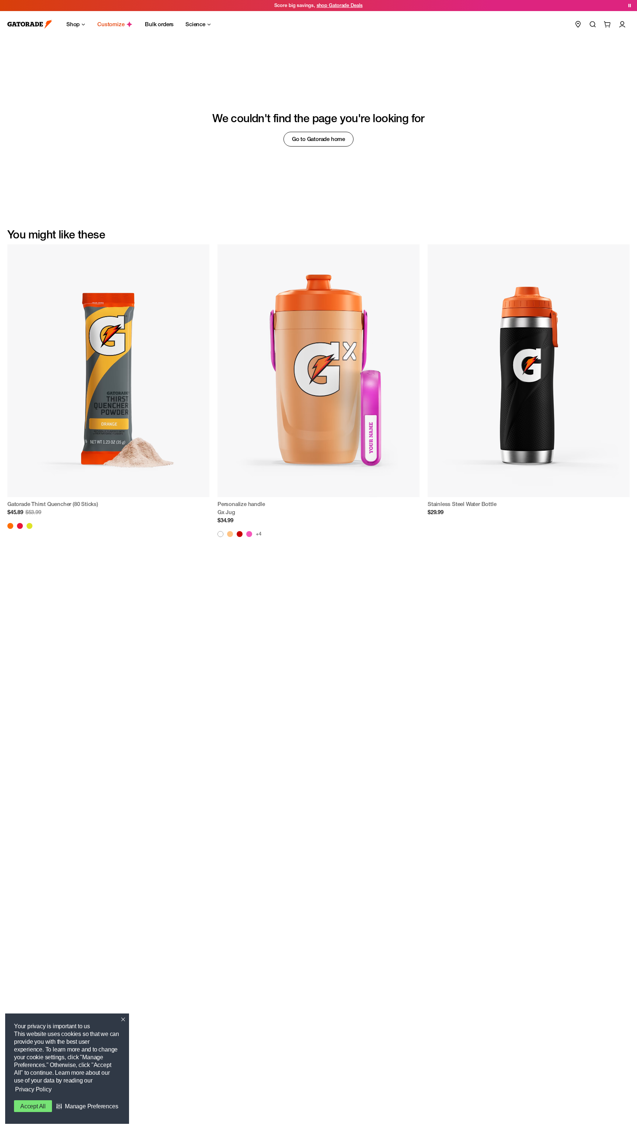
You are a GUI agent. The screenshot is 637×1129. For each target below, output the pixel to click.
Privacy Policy (33, 1089)
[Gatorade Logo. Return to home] (29, 24)
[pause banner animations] (630, 5)
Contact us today (357, 5)
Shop (73, 24)
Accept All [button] (33, 1106)
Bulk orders (159, 24)
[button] (87, 1106)
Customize (110, 24)
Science (195, 24)
